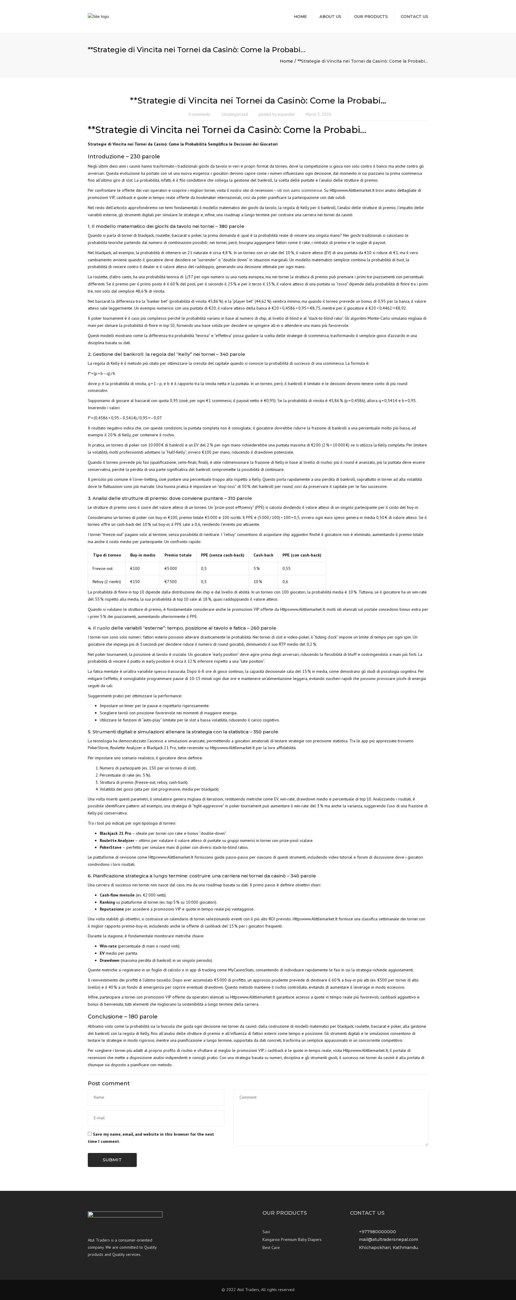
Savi (266, 1231)
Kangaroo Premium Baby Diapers (292, 1239)
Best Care (271, 1247)
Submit (112, 1160)
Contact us (414, 16)
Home (300, 16)
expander (286, 114)
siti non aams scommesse (299, 190)
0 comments (199, 114)
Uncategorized (235, 114)
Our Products (371, 16)
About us (330, 16)
